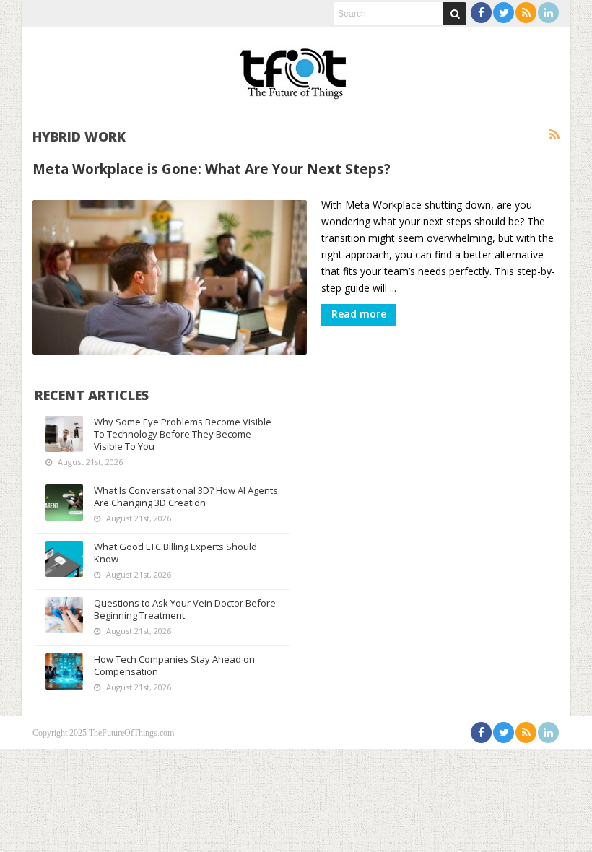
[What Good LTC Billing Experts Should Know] (64, 559)
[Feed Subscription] (554, 135)
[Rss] (526, 12)
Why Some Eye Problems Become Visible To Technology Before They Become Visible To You (182, 434)
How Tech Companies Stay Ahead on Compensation (174, 665)
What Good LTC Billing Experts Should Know (175, 552)
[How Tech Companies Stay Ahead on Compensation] (64, 671)
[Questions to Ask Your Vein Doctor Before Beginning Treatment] (64, 615)
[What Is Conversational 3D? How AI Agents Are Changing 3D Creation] (64, 502)
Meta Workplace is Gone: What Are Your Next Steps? (211, 169)
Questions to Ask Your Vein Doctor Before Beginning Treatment (185, 609)
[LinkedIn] (548, 12)
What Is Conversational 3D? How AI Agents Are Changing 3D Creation (186, 496)
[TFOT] (296, 68)
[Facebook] (481, 12)
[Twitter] (503, 12)
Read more (358, 314)
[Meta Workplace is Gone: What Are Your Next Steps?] (169, 277)
